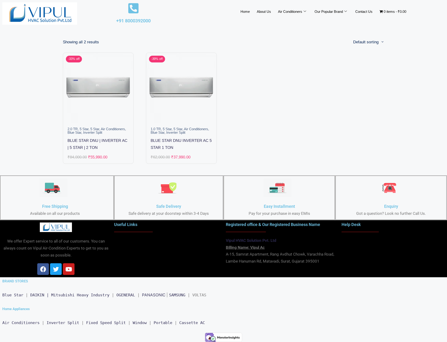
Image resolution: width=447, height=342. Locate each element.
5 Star (84, 129)
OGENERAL (125, 295)
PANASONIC (153, 295)
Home (245, 12)
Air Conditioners (290, 12)
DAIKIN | (39, 295)
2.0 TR (73, 129)
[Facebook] (43, 269)
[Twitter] (56, 269)
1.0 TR (156, 129)
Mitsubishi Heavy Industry (80, 295)
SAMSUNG (177, 295)
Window (140, 322)
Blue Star (74, 132)
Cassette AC (192, 322)
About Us (264, 12)
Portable (163, 322)
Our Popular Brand (329, 12)
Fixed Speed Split (106, 322)
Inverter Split (92, 132)
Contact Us (363, 12)
